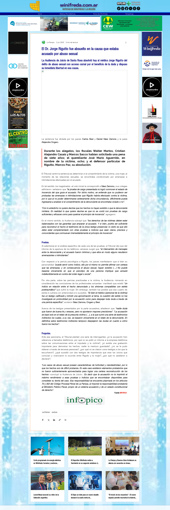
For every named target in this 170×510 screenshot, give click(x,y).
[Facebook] (126, 8)
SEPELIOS (121, 3)
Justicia (54, 412)
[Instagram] (122, 8)
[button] (67, 14)
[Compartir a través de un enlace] (60, 420)
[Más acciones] (125, 42)
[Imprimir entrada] (65, 420)
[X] (130, 8)
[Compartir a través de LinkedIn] (54, 420)
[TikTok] (119, 8)
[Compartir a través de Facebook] (43, 420)
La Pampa (46, 412)
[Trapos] (134, 8)
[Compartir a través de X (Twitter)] (48, 420)
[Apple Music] (138, 8)
